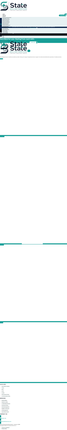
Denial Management (6, 26)
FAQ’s (3, 37)
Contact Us (5, 33)
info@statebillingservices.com (5, 421)
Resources (4, 35)
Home (4, 14)
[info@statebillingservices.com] (0, 419)
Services (4, 16)
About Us (4, 15)
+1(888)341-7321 (3, 418)
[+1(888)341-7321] (0, 416)
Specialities (5, 27)
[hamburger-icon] (66, 14)
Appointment (62, 15)
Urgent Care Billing (5, 32)
